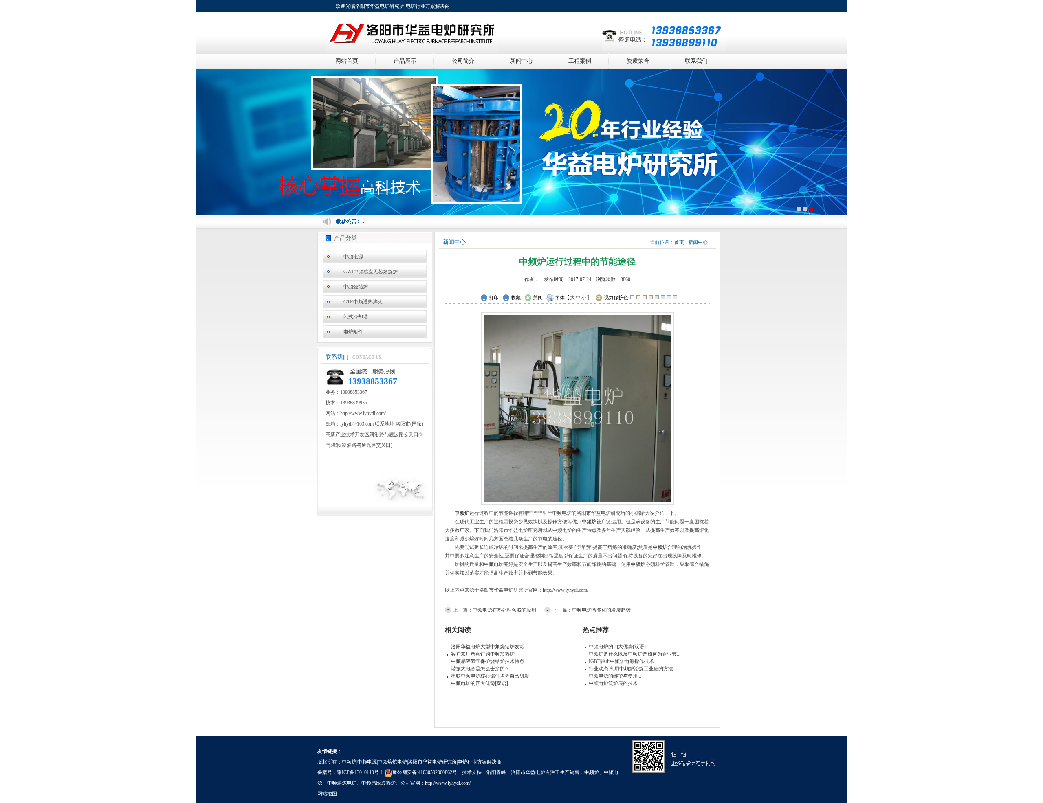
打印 (494, 298)
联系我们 (696, 61)
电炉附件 (353, 332)
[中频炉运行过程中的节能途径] (577, 407)
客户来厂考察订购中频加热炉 (483, 654)
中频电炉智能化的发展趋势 (601, 610)
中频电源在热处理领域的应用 (504, 610)
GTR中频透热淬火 (363, 302)
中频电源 (353, 256)
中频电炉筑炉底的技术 (613, 683)
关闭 (538, 298)
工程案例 (579, 61)
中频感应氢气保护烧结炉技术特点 (487, 661)
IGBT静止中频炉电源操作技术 (621, 661)
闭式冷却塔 (355, 317)
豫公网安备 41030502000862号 (424, 772)
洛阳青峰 (496, 772)
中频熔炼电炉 (341, 783)
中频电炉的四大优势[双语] (479, 683)
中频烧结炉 (355, 287)
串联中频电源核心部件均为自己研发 (490, 676)
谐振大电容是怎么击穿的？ (480, 668)
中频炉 (591, 772)
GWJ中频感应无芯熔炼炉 (370, 271)
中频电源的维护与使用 (613, 676)
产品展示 (405, 61)
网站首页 (346, 61)
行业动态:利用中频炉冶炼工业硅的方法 (631, 668)
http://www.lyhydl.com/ (565, 590)
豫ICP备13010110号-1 (360, 772)
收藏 (516, 298)
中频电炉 (494, 564)
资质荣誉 (638, 61)
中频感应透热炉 (378, 783)
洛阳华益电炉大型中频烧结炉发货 (487, 646)
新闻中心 (521, 61)
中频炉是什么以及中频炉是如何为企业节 (633, 654)
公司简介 (463, 61)
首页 (679, 242)
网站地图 (327, 793)
